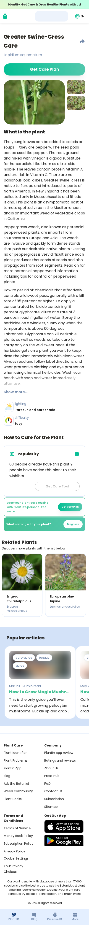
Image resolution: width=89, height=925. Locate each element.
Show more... (16, 392)
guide (20, 666)
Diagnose (73, 524)
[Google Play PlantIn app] (64, 840)
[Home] (5, 16)
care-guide (24, 658)
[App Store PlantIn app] (64, 826)
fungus (44, 658)
